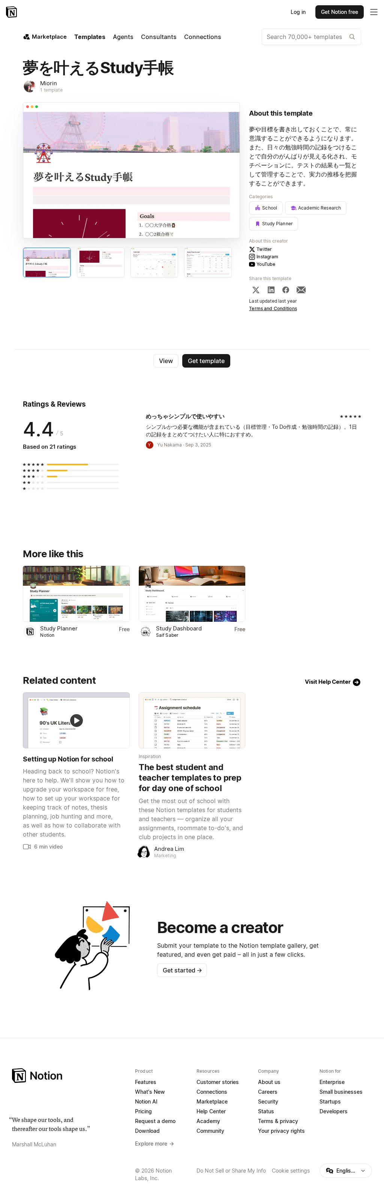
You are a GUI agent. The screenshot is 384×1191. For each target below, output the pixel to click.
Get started (182, 970)
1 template (51, 90)
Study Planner (59, 628)
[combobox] (311, 37)
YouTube (265, 264)
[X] (255, 290)
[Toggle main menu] (374, 12)
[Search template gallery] (352, 37)
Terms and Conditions (273, 308)
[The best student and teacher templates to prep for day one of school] (192, 720)
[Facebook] (286, 290)
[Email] (301, 290)
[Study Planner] (76, 594)
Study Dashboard (179, 628)
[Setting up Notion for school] (76, 720)
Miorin (48, 83)
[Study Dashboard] (192, 594)
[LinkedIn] (271, 290)
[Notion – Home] (12, 12)
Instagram (267, 256)
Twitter (264, 249)
